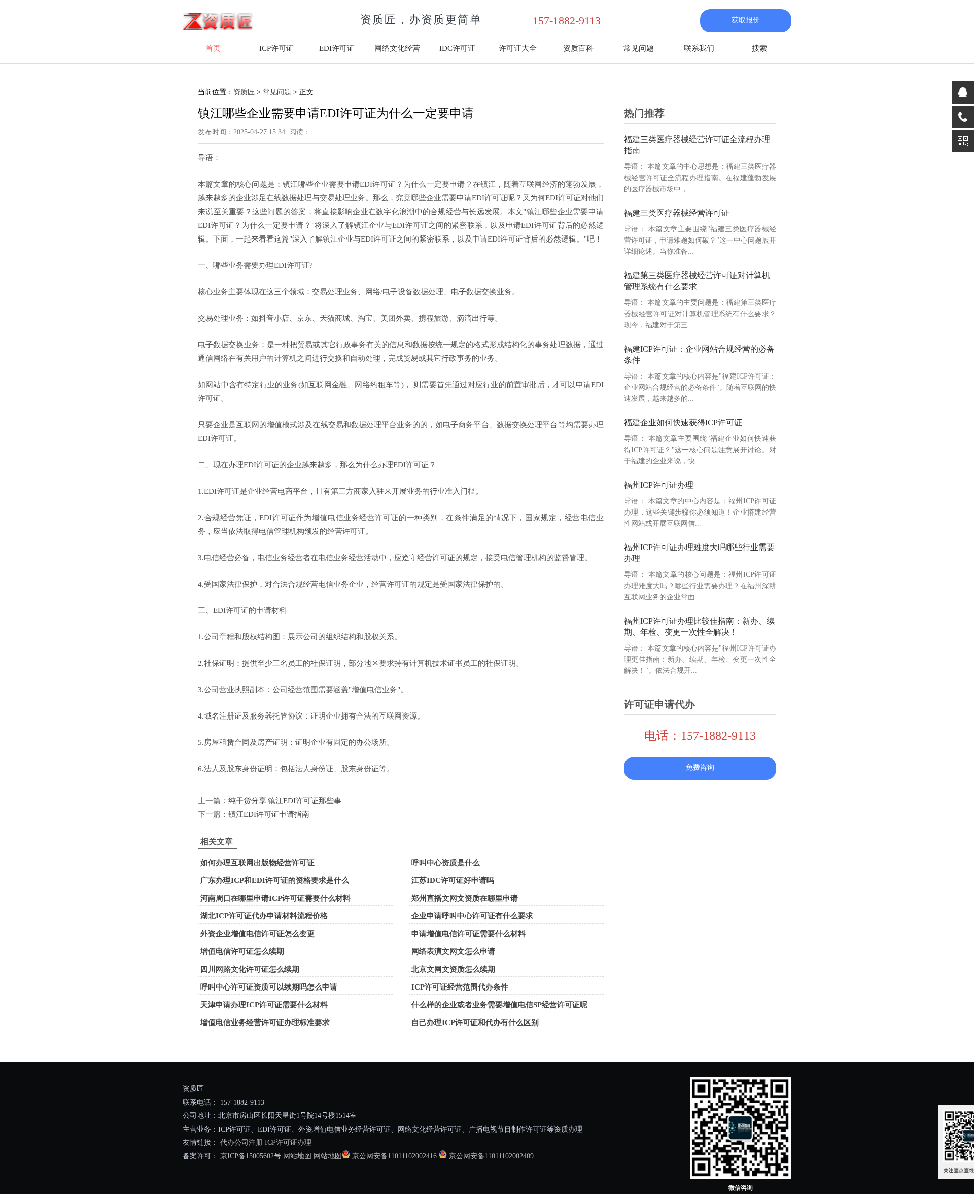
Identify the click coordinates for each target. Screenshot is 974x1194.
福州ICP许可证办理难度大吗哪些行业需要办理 (699, 552)
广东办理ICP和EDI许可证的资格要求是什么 (274, 880)
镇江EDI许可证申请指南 (268, 814)
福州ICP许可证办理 (658, 485)
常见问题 (638, 48)
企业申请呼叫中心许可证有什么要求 (472, 916)
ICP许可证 (276, 48)
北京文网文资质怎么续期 (453, 969)
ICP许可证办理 (288, 1142)
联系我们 (699, 48)
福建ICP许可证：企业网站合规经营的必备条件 (699, 354)
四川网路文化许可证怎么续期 (249, 969)
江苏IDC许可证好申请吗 (452, 880)
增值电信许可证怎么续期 (242, 951)
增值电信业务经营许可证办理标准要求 (265, 1022)
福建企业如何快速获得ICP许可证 (683, 422)
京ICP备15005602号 (249, 1156)
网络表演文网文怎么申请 (453, 951)
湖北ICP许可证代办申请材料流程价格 (264, 916)
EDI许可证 (337, 48)
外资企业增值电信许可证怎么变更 (257, 934)
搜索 (759, 48)
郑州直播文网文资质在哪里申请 (464, 898)
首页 (213, 48)
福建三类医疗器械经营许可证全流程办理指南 (697, 144)
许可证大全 (518, 48)
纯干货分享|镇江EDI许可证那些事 (284, 801)
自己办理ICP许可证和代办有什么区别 (475, 1022)
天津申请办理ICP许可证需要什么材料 (264, 1005)
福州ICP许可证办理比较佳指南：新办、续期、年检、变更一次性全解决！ (699, 626)
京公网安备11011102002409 (491, 1156)
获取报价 (746, 20)
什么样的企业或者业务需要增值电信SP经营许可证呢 (499, 1005)
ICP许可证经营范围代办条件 (459, 987)
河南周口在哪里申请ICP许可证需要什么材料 (275, 898)
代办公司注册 (241, 1142)
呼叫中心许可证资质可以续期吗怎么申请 (268, 987)
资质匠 (244, 92)
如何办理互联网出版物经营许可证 (257, 863)
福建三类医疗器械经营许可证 (676, 213)
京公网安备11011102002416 (394, 1156)
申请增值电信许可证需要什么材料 (468, 934)
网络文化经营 (397, 48)
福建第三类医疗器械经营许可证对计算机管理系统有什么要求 (697, 280)
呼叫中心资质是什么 (445, 863)
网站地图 (297, 1156)
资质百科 (578, 48)
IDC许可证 (457, 48)
